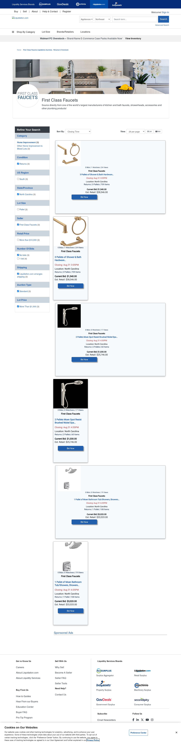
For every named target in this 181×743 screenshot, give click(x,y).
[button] (32, 135)
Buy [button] (16, 11)
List (150, 131)
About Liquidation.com (27, 672)
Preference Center (138, 732)
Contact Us (60, 694)
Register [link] (67, 11)
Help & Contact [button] (50, 11)
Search (163, 19)
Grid (158, 131)
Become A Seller (63, 672)
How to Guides (23, 696)
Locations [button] (85, 31)
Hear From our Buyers (27, 701)
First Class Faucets (28, 224)
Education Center (25, 706)
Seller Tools (61, 683)
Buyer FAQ (21, 712)
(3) (28, 142)
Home (19, 50)
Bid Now (84, 197)
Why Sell (59, 667)
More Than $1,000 (28, 306)
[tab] (32, 136)
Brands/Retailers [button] (65, 31)
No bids (23, 255)
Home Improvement (26, 142)
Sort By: (60, 131)
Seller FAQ (60, 678)
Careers (20, 667)
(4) (23, 258)
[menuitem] (16, 11)
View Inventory (133, 38)
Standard (24, 291)
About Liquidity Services (28, 678)
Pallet (22, 209)
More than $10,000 (28, 239)
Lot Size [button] (46, 31)
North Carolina (26, 194)
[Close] (176, 732)
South (22, 179)
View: (123, 131)
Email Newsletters (106, 720)
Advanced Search (162, 25)
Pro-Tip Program (24, 717)
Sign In (165, 12)
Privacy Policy (93, 740)
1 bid (22, 258)
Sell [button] (25, 11)
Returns (23, 163)
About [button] (35, 11)
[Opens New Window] (45, 4)
